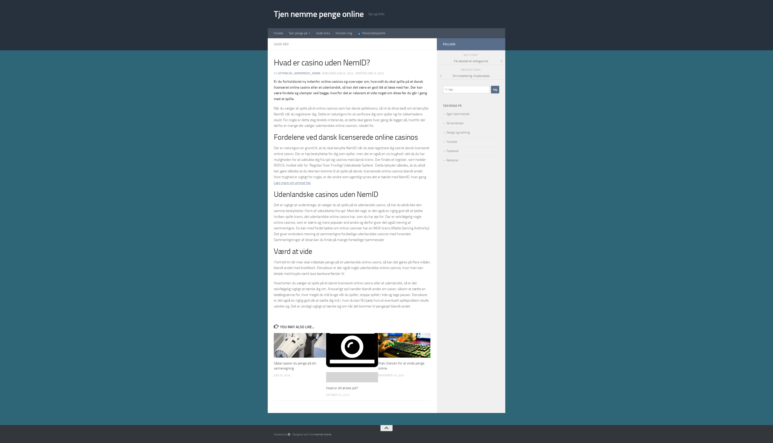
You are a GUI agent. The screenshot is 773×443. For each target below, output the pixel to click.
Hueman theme (322, 434)
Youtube (451, 142)
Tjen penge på (298, 33)
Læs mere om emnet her (292, 183)
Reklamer (452, 160)
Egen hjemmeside (457, 114)
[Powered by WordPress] (289, 434)
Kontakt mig (344, 33)
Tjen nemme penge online (319, 14)
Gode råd (281, 44)
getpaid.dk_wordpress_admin (299, 73)
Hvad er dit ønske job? (342, 388)
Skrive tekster (455, 123)
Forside (278, 33)
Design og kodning (458, 132)
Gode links (323, 33)
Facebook (452, 151)
